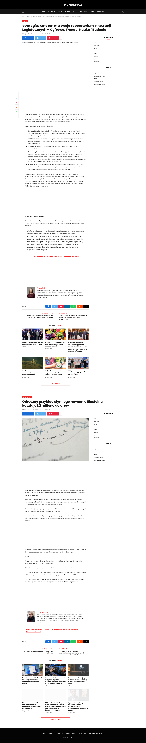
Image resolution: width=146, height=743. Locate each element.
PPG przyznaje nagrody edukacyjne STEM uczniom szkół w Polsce (77, 373)
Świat (60, 12)
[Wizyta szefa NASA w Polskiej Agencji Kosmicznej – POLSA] (32, 334)
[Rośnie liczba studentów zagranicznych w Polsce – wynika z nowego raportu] (55, 363)
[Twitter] (17, 98)
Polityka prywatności (99, 84)
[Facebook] (17, 94)
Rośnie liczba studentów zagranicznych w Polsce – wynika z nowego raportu (54, 373)
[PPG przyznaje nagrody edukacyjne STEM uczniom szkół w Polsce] (78, 363)
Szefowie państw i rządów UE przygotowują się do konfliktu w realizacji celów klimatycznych (73, 317)
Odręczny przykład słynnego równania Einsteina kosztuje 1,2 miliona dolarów (40, 316)
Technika (83, 12)
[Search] (123, 12)
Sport (92, 12)
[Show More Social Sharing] (60, 38)
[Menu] (23, 12)
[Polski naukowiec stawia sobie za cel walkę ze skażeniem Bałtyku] (32, 363)
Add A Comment (55, 383)
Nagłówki (51, 12)
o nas (95, 73)
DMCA (95, 79)
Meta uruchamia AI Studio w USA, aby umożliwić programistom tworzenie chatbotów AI (32, 705)
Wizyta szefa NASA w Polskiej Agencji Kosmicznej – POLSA (32, 343)
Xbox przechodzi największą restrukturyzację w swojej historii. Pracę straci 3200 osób (78, 680)
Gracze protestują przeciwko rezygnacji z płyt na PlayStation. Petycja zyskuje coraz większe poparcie (55, 680)
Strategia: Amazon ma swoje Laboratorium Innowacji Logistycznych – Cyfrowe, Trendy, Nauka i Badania (72, 653)
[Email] (17, 116)
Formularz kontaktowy (99, 76)
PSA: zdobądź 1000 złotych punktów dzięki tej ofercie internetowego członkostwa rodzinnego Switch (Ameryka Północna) (55, 706)
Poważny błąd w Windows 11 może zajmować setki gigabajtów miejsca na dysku (32, 680)
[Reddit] (17, 107)
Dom (43, 12)
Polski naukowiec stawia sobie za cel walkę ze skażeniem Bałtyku (31, 373)
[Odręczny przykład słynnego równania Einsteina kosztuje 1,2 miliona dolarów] (55, 439)
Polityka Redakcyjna (99, 81)
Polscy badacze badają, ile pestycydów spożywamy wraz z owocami (54, 344)
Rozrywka (100, 12)
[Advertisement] (55, 100)
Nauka (75, 12)
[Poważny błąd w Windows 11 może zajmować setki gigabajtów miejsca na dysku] (32, 670)
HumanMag (70, 738)
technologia (27, 397)
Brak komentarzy (37, 34)
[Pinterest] (17, 103)
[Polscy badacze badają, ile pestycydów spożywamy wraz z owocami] (55, 334)
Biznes (67, 12)
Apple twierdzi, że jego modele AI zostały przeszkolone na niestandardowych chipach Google (78, 706)
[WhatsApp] (17, 111)
